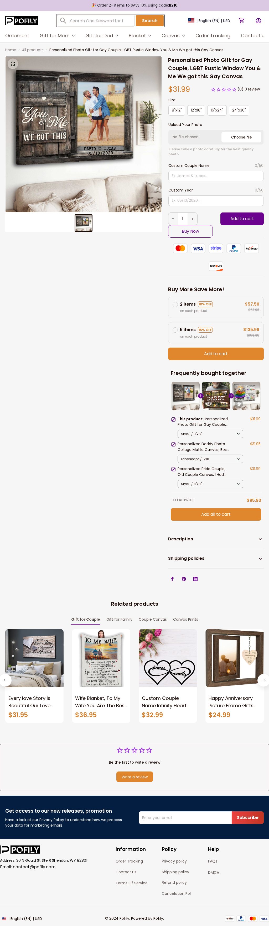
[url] (158, 919)
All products (33, 49)
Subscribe (247, 818)
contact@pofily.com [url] (34, 867)
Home (10, 49)
